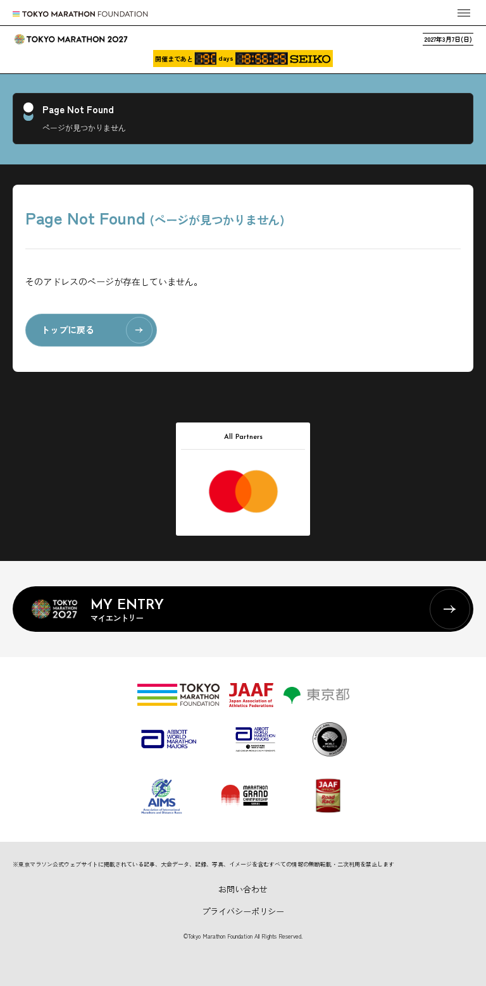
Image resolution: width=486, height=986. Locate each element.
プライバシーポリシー (243, 911)
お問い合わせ (243, 889)
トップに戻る (67, 329)
